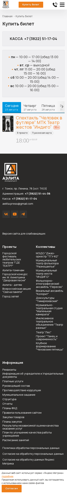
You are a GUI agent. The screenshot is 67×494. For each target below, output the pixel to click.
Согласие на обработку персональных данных (33, 453)
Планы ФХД (9, 408)
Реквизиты (9, 369)
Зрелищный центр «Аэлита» (5, 4)
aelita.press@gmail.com (17, 203)
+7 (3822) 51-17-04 (40, 38)
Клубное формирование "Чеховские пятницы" (49, 346)
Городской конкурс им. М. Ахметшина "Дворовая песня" (15, 277)
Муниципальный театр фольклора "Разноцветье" (47, 263)
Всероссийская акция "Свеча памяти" (16, 290)
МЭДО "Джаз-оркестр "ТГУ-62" (47, 255)
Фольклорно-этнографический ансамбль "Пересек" (49, 284)
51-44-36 (55, 4)
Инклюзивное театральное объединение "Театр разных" (49, 323)
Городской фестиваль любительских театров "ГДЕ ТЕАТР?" (11, 259)
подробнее (7, 476)
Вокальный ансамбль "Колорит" (49, 292)
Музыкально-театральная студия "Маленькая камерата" (49, 310)
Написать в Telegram (23, 214)
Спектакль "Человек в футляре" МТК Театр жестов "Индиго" (39, 122)
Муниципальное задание (18, 394)
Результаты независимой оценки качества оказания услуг (30, 427)
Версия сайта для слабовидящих (23, 233)
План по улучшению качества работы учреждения (27, 434)
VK (6, 214)
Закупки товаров (13, 417)
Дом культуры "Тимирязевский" (47, 299)
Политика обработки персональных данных (31, 448)
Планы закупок (12, 421)
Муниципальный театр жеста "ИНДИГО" (46, 273)
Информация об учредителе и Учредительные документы (32, 375)
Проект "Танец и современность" (47, 338)
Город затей (10, 296)
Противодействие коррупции (21, 390)
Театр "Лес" (43, 332)
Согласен (11, 488)
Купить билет (30, 4)
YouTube (14, 214)
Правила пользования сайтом (22, 412)
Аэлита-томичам (13, 270)
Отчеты (7, 403)
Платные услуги (12, 381)
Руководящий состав (16, 385)
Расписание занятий (15, 440)
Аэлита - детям (12, 285)
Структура (9, 399)
